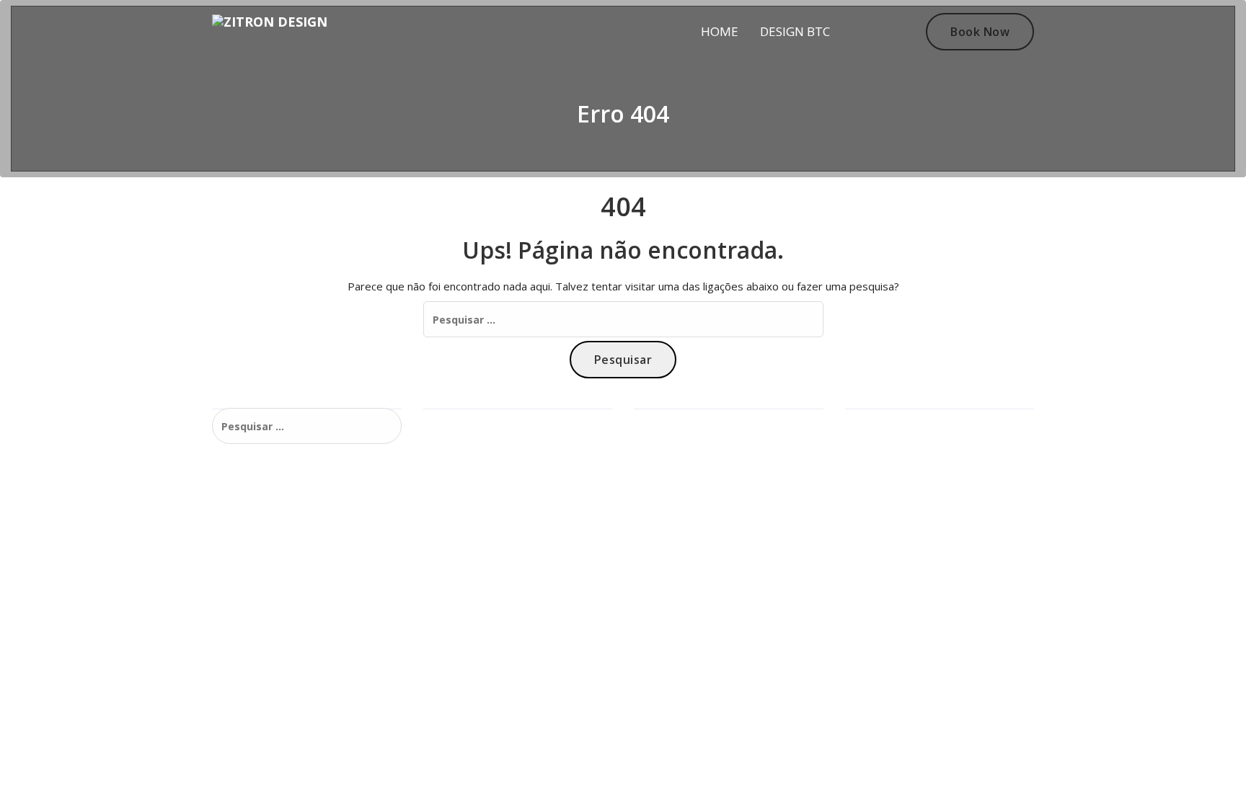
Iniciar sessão (885, 421)
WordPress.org (888, 490)
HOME (719, 31)
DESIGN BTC (795, 31)
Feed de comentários (904, 467)
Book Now (979, 32)
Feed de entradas (895, 444)
